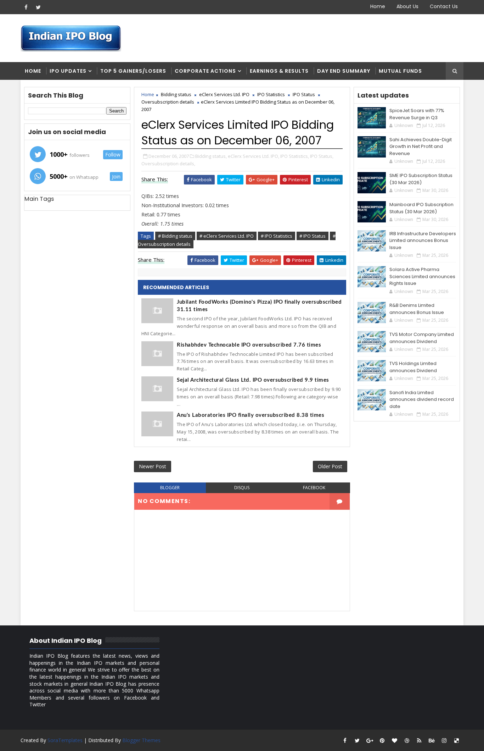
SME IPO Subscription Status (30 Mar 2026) (420, 179)
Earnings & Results (279, 70)
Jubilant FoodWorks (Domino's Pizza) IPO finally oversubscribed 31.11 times (259, 305)
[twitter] (38, 7)
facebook (314, 488)
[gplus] (369, 740)
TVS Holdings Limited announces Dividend (413, 367)
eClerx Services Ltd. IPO (224, 94)
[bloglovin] (394, 740)
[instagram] (444, 740)
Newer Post (152, 466)
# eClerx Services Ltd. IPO (226, 236)
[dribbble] (406, 740)
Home (377, 6)
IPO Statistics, (294, 156)
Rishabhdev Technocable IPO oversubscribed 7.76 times (249, 345)
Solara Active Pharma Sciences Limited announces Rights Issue (422, 276)
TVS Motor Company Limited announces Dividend (421, 338)
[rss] (419, 740)
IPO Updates (68, 70)
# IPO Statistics (276, 236)
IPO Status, (321, 156)
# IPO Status (312, 236)
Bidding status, (211, 156)
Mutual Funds (400, 70)
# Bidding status (175, 236)
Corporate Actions (205, 70)
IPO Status (304, 94)
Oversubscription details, (168, 163)
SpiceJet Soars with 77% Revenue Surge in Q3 (416, 114)
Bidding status (176, 94)
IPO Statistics (271, 94)
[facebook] (26, 7)
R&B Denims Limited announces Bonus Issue (416, 309)
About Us (407, 6)
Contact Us (444, 6)
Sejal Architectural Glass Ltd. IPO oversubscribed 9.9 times (253, 380)
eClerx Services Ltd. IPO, (253, 156)
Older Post (330, 466)
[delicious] (456, 740)
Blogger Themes (141, 740)
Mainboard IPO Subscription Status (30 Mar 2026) (421, 208)
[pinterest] (382, 740)
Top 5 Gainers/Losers (133, 70)
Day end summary (343, 70)
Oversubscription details (167, 102)
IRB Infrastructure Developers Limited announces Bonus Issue (422, 240)
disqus (241, 488)
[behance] (431, 740)
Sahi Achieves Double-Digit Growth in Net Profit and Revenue (420, 146)
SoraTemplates (65, 740)
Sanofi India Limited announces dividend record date (421, 399)
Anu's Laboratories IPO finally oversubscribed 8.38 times (250, 415)
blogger (170, 488)
